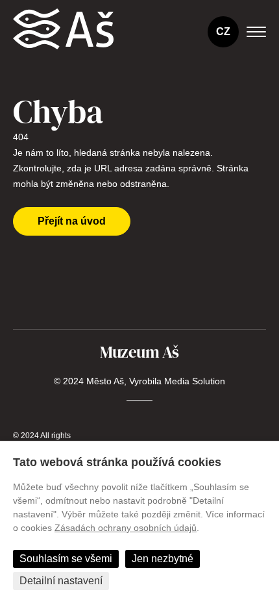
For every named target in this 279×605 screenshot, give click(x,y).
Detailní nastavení (61, 580)
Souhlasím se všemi (65, 558)
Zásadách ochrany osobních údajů (126, 528)
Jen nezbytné (162, 558)
